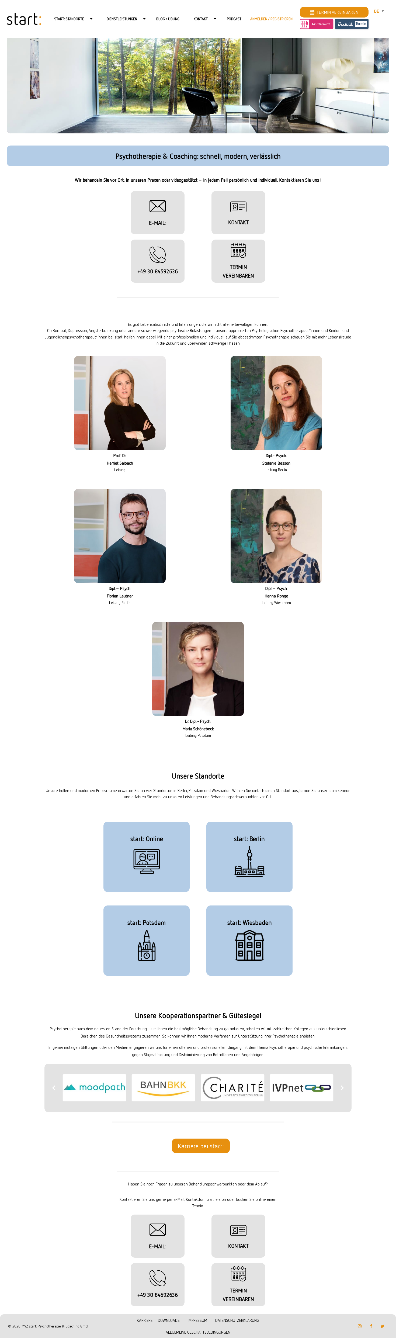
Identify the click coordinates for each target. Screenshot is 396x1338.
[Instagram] (359, 1330)
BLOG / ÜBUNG (167, 18)
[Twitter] (382, 1330)
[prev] (54, 1089)
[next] (342, 1089)
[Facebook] (371, 1330)
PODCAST (234, 18)
